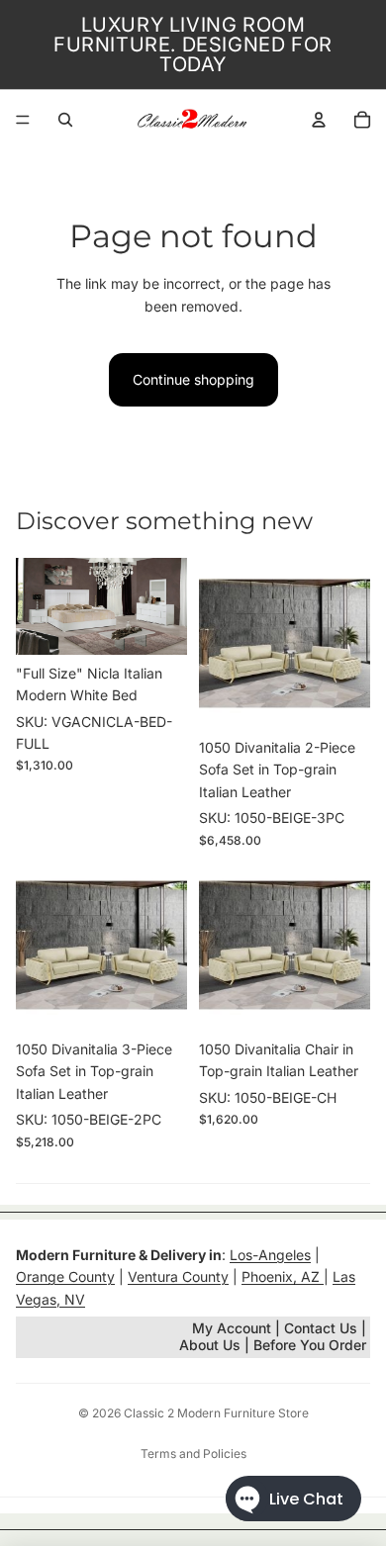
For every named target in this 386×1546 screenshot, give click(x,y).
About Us (211, 1344)
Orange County (65, 1276)
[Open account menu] (318, 119)
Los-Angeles (270, 1254)
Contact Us (320, 1327)
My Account (231, 1327)
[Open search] (65, 119)
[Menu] (23, 119)
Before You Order (309, 1344)
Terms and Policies (193, 1453)
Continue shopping (193, 379)
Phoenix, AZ (282, 1276)
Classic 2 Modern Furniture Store (216, 1413)
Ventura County (178, 1276)
